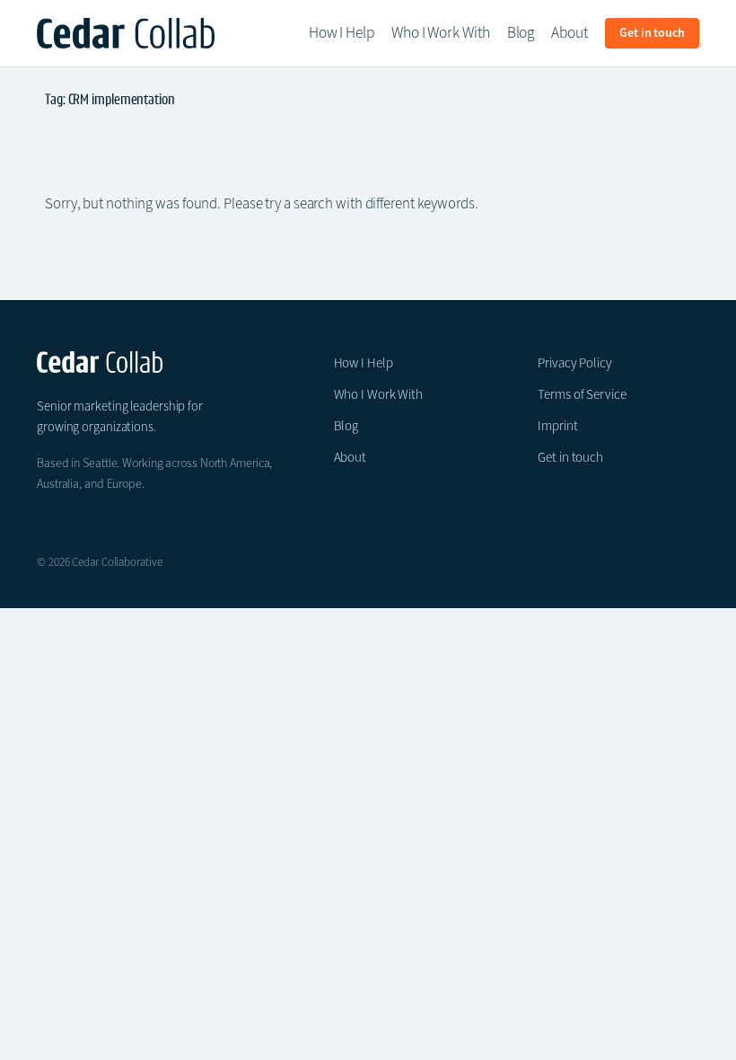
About (350, 457)
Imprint (557, 426)
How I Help (363, 363)
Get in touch (570, 457)
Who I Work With (379, 394)
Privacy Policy (575, 363)
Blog (346, 426)
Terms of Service (582, 394)
